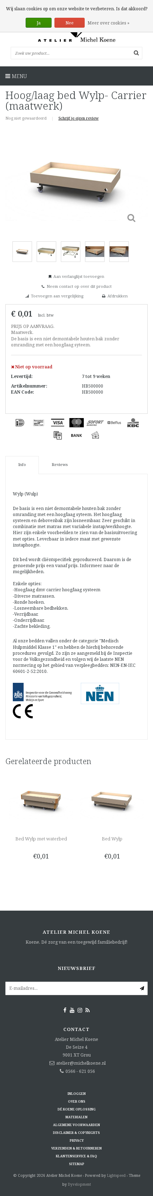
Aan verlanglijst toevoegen (78, 276)
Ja (39, 23)
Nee (69, 23)
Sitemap (76, 1164)
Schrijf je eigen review (78, 118)
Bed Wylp (112, 838)
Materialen (76, 1117)
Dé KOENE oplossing (77, 1109)
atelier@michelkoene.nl (81, 1063)
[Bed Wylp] (112, 800)
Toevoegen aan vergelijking (57, 295)
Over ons (76, 1101)
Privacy (77, 1140)
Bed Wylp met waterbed (41, 838)
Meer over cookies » (109, 23)
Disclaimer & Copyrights (76, 1132)
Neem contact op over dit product (79, 286)
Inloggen (77, 1093)
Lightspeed (116, 1175)
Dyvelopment (79, 1184)
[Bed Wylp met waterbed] (41, 800)
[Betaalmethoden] (20, 422)
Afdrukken (117, 295)
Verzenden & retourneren (76, 1148)
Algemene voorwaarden (76, 1125)
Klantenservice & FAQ (76, 1156)
